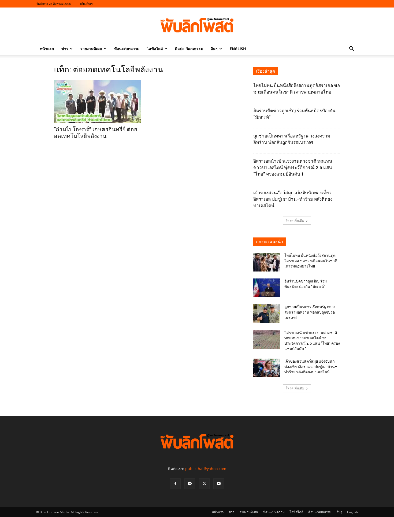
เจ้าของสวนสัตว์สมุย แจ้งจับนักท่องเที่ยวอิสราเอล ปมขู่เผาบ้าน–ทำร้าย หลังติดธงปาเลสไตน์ (292, 199)
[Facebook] (175, 483)
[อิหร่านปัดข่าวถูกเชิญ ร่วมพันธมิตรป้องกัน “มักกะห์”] (266, 287)
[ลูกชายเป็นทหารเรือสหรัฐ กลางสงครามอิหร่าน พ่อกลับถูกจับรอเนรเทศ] (266, 313)
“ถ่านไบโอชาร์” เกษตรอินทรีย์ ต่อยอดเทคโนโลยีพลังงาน (95, 132)
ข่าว (64, 48)
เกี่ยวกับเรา (87, 4)
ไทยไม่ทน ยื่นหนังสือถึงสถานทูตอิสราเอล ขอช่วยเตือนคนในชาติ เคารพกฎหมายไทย (310, 260)
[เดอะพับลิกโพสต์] (197, 25)
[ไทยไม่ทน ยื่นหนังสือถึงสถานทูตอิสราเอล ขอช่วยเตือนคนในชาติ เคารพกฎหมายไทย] (266, 262)
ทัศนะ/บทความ (126, 48)
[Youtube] (218, 483)
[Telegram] (189, 483)
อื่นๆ (214, 48)
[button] (351, 49)
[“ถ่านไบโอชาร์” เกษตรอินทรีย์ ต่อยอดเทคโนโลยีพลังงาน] (97, 101)
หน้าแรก (47, 48)
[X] (204, 483)
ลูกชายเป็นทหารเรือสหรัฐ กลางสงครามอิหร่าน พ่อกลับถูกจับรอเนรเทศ (310, 312)
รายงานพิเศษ (91, 48)
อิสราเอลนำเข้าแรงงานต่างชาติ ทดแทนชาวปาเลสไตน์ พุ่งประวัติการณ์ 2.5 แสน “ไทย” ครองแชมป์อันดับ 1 (292, 167)
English (238, 48)
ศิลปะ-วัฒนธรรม (189, 48)
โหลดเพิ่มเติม (295, 220)
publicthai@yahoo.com (205, 468)
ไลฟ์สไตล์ (155, 48)
